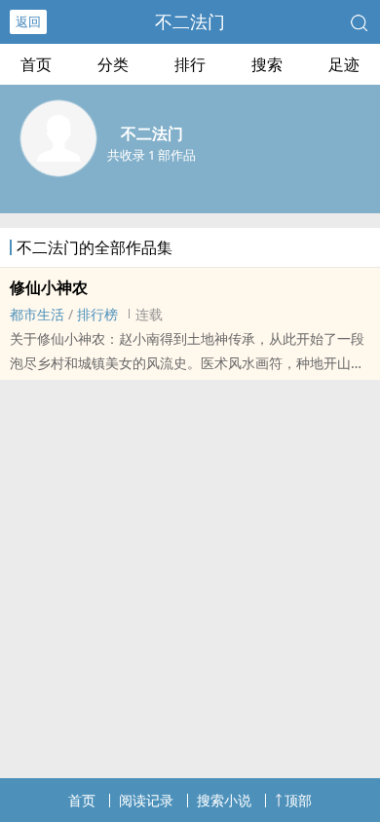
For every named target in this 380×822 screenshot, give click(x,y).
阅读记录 (146, 800)
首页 (36, 64)
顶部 (298, 800)
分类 (113, 64)
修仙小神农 (49, 287)
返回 (28, 21)
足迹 (344, 64)
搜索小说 (224, 800)
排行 (190, 64)
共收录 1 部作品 (151, 155)
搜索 (267, 64)
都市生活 (37, 314)
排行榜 (97, 314)
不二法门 (190, 21)
